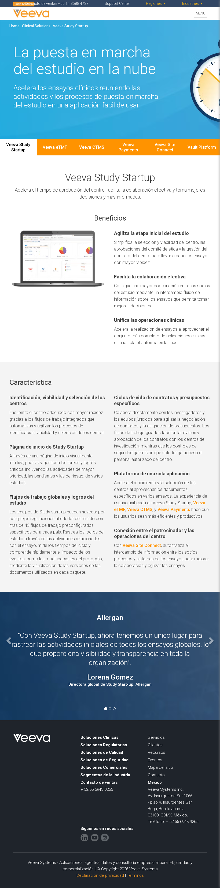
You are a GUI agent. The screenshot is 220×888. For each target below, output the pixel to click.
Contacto (156, 775)
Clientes (155, 745)
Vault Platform (202, 147)
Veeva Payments (128, 147)
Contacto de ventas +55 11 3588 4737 (57, 3)
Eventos (155, 760)
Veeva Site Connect (165, 147)
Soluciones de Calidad (101, 752)
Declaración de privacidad (100, 875)
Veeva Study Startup (18, 147)
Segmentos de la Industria (105, 775)
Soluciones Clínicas (99, 737)
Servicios (156, 737)
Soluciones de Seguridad (104, 760)
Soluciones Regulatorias (103, 745)
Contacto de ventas (99, 782)
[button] (24, 649)
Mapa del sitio (160, 767)
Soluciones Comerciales (103, 767)
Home (14, 26)
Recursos (156, 752)
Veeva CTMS (91, 147)
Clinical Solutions (36, 26)
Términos (135, 875)
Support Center (117, 3)
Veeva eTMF (55, 147)
